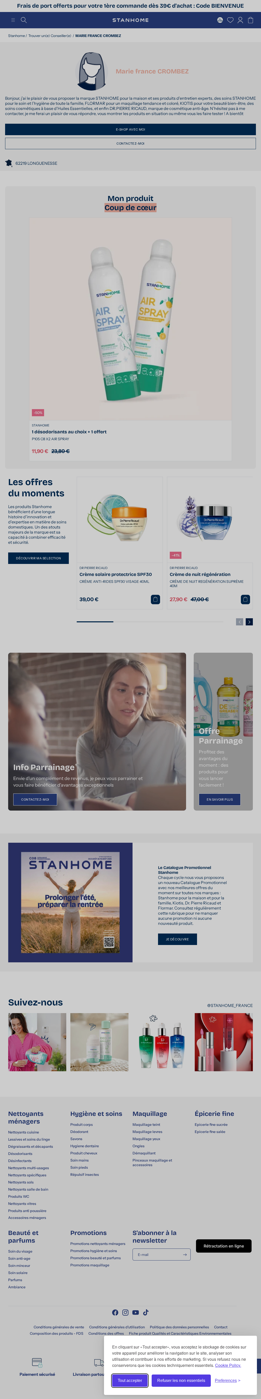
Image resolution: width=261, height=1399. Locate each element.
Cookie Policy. (228, 1365)
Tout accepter (130, 1380)
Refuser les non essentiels (181, 1380)
